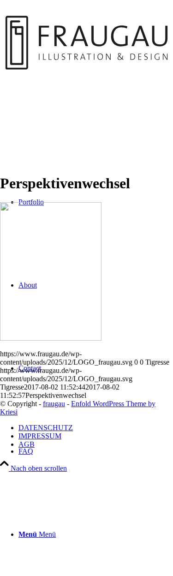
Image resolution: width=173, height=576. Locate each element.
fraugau (54, 404)
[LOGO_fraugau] (86, 111)
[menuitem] (95, 451)
